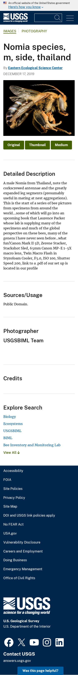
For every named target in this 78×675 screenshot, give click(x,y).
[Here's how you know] (39, 5)
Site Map (10, 506)
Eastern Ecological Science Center (35, 68)
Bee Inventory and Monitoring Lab (32, 445)
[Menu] (70, 18)
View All (10, 453)
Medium (61, 145)
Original (13, 145)
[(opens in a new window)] (8, 642)
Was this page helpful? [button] (40, 671)
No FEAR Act (13, 524)
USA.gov (10, 533)
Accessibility (13, 471)
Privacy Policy (14, 498)
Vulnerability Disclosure (21, 542)
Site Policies (12, 489)
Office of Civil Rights (19, 578)
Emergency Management (22, 569)
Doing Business (15, 560)
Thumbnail (37, 145)
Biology (9, 417)
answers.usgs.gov (17, 661)
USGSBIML (12, 431)
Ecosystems (13, 424)
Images (9, 31)
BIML (7, 438)
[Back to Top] (63, 660)
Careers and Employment (23, 551)
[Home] (15, 21)
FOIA (7, 480)
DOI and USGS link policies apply (29, 515)
